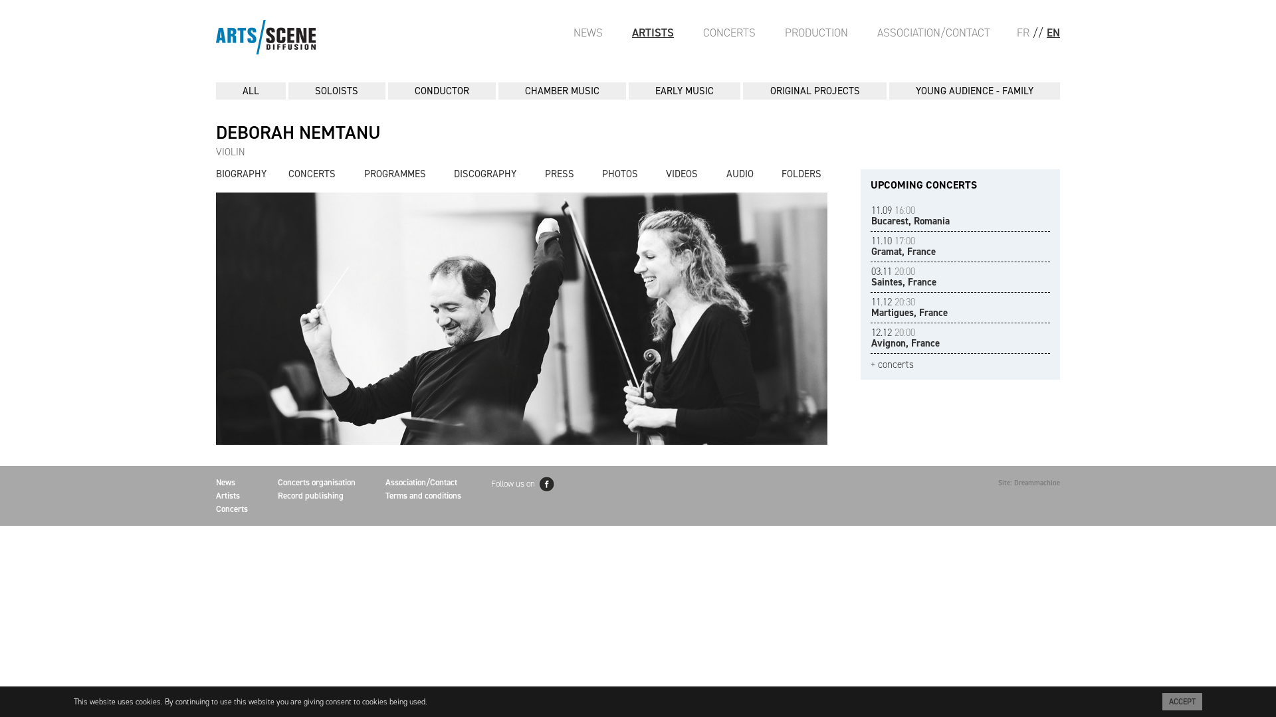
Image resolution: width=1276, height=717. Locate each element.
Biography (241, 174)
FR (1023, 32)
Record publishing (311, 495)
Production (816, 32)
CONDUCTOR (442, 91)
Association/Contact (933, 32)
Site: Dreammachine (1029, 483)
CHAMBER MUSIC (562, 91)
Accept (1182, 701)
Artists (653, 32)
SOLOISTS (336, 91)
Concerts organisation (317, 482)
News (588, 32)
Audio (740, 174)
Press (559, 174)
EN (1053, 32)
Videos (682, 174)
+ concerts (892, 364)
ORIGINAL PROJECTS (815, 91)
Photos (620, 174)
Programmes (395, 174)
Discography (485, 174)
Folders (801, 174)
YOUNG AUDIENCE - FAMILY (974, 91)
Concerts (729, 32)
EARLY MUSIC (684, 91)
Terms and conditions (423, 495)
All (251, 91)
